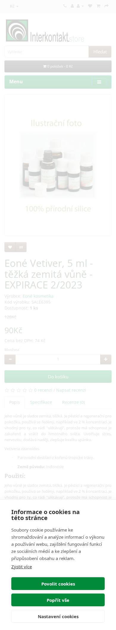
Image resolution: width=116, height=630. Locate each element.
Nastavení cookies (58, 616)
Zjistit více (21, 567)
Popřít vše (58, 600)
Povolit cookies (58, 584)
